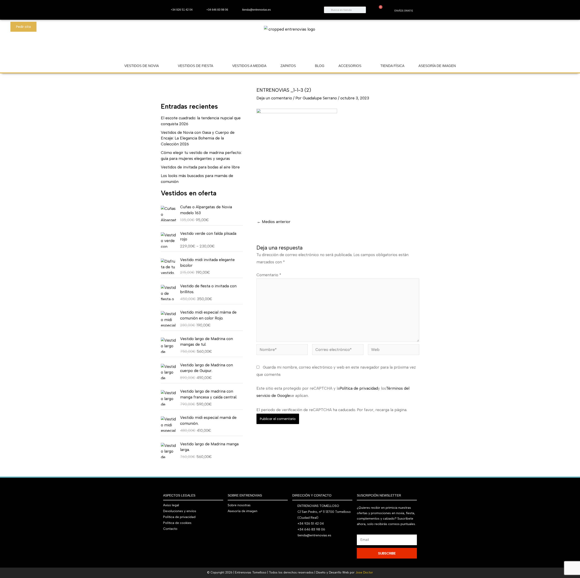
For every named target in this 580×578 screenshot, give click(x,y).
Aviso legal (171, 505)
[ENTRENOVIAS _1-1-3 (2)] (296, 159)
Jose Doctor (364, 572)
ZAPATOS (288, 66)
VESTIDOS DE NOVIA (141, 66)
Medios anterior (273, 222)
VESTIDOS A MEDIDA (249, 66)
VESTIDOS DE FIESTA (195, 66)
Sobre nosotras (239, 505)
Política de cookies (177, 523)
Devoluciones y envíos (179, 511)
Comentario (268, 275)
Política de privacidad (359, 388)
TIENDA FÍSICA (392, 66)
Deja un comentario (274, 98)
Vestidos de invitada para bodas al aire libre (200, 167)
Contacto (170, 529)
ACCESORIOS (349, 66)
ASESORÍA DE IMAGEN (437, 66)
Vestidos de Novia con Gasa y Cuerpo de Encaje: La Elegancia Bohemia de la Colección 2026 (197, 138)
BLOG (319, 66)
